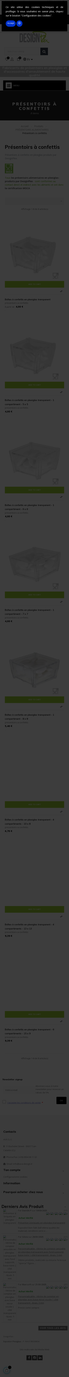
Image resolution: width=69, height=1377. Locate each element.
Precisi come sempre (28, 1307)
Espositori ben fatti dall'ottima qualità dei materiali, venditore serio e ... (38, 1229)
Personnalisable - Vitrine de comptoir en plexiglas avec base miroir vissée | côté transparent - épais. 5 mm (38, 1299)
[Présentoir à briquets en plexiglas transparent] (9, 1216)
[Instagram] (34, 1357)
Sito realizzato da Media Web (34, 1349)
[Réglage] (12, 59)
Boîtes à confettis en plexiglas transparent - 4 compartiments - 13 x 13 (29, 926)
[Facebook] (28, 1357)
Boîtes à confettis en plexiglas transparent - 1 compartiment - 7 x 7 (29, 612)
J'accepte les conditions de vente (24, 1102)
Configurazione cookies (15, 1176)
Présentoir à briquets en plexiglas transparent (41, 1222)
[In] (40, 1357)
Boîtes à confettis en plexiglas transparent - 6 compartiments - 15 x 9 (29, 1031)
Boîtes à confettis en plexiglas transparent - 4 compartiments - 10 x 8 (29, 821)
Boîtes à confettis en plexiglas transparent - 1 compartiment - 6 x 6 (29, 507)
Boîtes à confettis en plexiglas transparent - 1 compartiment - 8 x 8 (29, 716)
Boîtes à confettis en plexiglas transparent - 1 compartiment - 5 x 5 (29, 402)
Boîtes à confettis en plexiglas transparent (27, 299)
